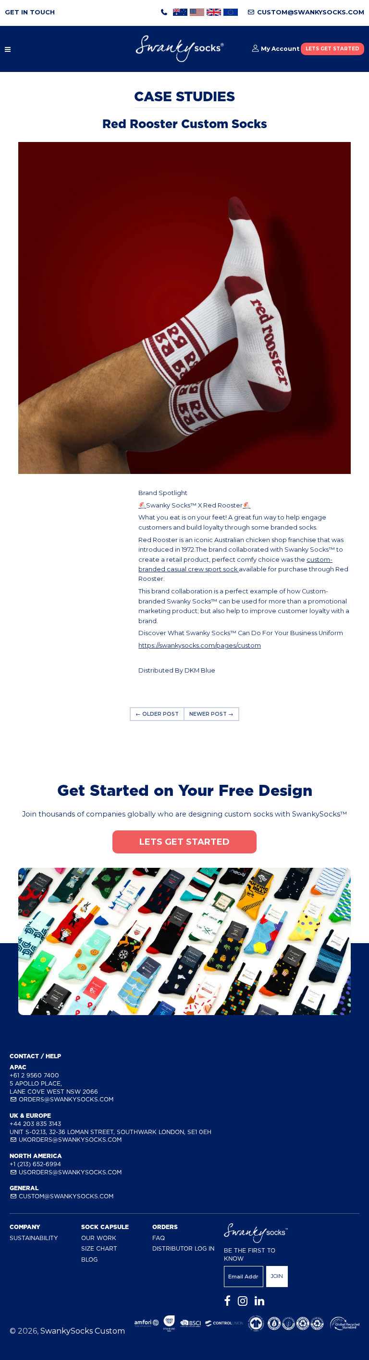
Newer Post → (211, 714)
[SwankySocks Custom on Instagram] (242, 1301)
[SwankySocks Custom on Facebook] (227, 1301)
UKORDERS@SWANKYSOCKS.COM (69, 1139)
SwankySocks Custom (82, 1331)
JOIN (277, 1276)
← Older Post (157, 714)
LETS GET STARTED (332, 49)
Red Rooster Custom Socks (184, 124)
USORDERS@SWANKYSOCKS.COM (69, 1172)
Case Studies (184, 96)
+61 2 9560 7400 (34, 1075)
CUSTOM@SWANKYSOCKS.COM (309, 12)
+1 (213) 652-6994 (35, 1164)
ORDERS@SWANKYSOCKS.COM (65, 1099)
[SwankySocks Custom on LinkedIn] (259, 1301)
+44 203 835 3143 (35, 1123)
